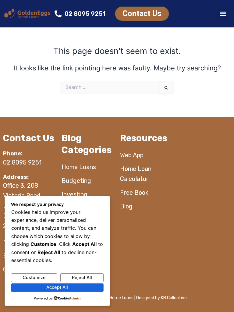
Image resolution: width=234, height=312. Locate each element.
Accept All (57, 287)
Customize (34, 277)
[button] (223, 14)
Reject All (82, 277)
